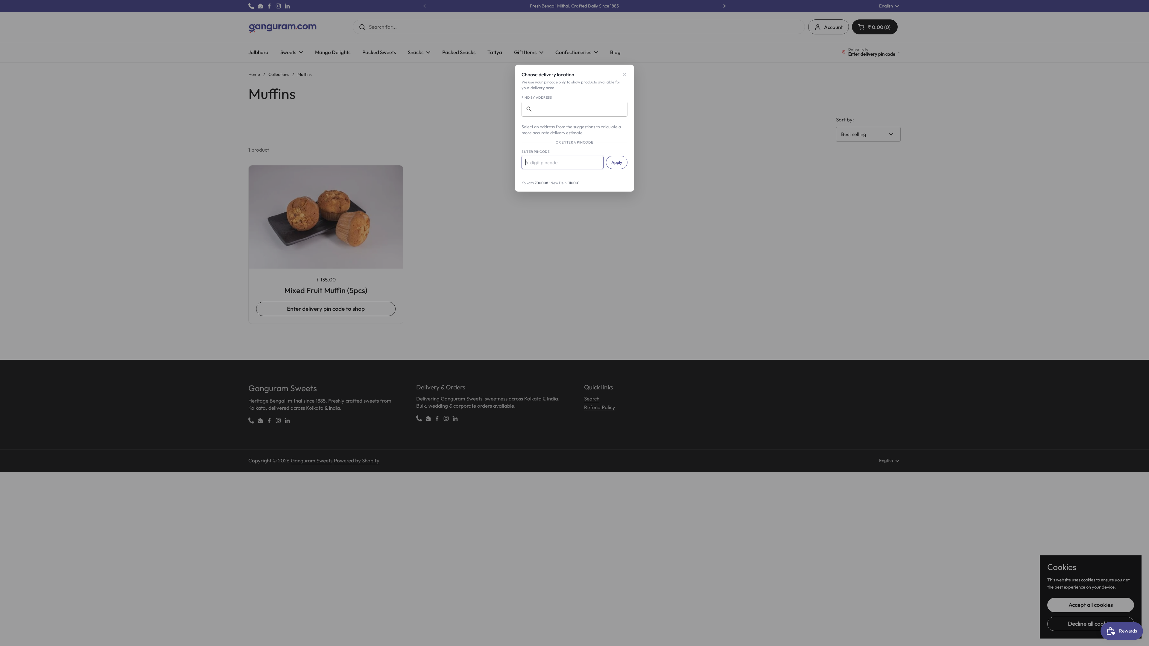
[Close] (625, 74)
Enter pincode (536, 152)
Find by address (537, 97)
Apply (616, 162)
